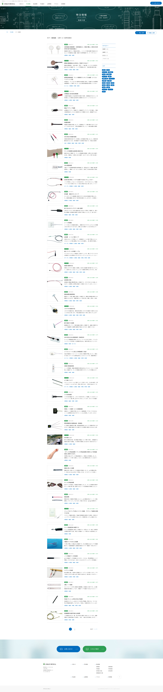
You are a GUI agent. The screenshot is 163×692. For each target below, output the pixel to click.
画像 (152, 32)
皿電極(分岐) (67, 280)
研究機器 (98, 668)
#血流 (112, 82)
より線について (68, 380)
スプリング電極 (68, 570)
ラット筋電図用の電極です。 (72, 527)
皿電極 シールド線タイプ (71, 237)
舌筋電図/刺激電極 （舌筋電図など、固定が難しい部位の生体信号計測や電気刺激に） (81, 48)
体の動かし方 (68, 437)
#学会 (104, 74)
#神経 (76, 143)
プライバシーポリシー (47, 688)
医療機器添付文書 (99, 673)
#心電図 (70, 69)
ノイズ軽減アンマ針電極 (71, 556)
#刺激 (70, 55)
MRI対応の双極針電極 (70, 137)
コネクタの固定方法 (69, 308)
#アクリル (104, 89)
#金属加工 (109, 74)
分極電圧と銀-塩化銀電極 (71, 93)
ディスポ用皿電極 (69, 482)
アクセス (98, 676)
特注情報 (86, 664)
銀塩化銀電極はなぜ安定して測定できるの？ (76, 63)
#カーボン (74, 343)
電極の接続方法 (68, 265)
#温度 (104, 85)
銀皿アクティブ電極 (69, 108)
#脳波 (74, 69)
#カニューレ (111, 78)
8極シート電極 (68, 584)
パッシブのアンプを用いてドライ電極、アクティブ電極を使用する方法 (81, 512)
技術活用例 (110, 670)
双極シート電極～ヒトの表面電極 (73, 409)
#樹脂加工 (110, 72)
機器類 (105, 52)
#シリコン (66, 85)
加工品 (105, 55)
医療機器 (98, 666)
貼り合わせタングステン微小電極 (73, 208)
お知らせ (74, 664)
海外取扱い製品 (99, 670)
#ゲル (104, 91)
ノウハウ (66, 60)
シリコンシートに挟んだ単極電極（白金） (75, 351)
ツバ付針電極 (68, 394)
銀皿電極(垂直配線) (69, 294)
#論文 (104, 69)
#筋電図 (66, 55)
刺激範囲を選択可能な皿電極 (72, 613)
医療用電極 (110, 666)
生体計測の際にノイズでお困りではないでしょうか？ (78, 179)
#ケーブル (66, 186)
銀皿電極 (66, 497)
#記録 (73, 55)
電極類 (66, 44)
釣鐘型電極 (67, 122)
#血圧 (104, 82)
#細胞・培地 (105, 78)
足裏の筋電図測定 (69, 366)
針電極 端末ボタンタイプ (71, 194)
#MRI (65, 143)
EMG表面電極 (68, 165)
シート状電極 (68, 222)
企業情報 (86, 676)
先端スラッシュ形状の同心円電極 (73, 599)
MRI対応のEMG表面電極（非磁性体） (74, 337)
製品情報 (98, 664)
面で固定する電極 (69, 323)
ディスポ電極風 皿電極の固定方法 (73, 151)
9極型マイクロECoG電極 (71, 541)
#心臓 (108, 85)
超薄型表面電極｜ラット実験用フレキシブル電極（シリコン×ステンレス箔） (80, 78)
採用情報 (110, 676)
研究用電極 (110, 668)
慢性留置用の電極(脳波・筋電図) (73, 423)
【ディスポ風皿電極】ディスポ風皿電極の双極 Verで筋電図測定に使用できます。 (80, 453)
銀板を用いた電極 (69, 468)
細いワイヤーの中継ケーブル (72, 251)
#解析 (110, 76)
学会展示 (74, 676)
